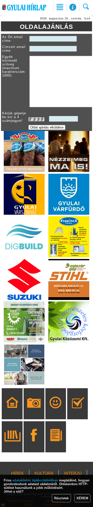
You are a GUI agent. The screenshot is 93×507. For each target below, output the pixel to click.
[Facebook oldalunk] (34, 444)
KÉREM (82, 498)
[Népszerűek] (55, 411)
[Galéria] (34, 411)
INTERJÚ (73, 473)
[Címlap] (12, 411)
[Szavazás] (77, 411)
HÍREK (17, 473)
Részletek (61, 498)
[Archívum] (12, 444)
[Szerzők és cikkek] (55, 444)
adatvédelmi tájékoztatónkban (35, 480)
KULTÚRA (43, 473)
